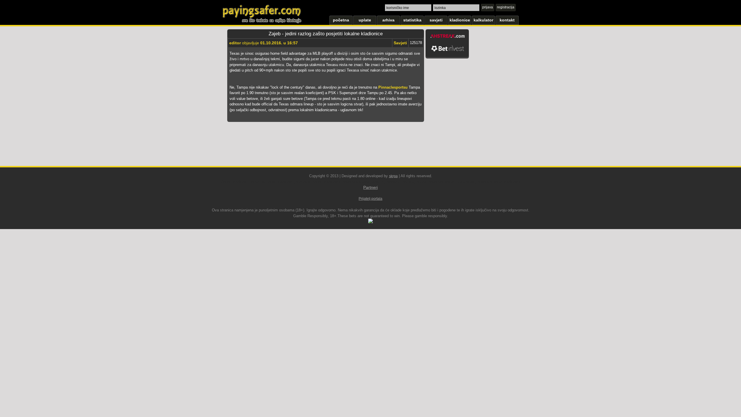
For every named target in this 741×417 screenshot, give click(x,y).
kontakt (507, 20)
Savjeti (400, 43)
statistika (412, 20)
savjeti (436, 20)
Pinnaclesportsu (393, 87)
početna (341, 20)
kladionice (460, 20)
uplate (365, 20)
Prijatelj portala (370, 199)
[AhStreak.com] (447, 40)
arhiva (388, 20)
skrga (393, 176)
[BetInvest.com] (447, 54)
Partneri (370, 187)
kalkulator (483, 20)
